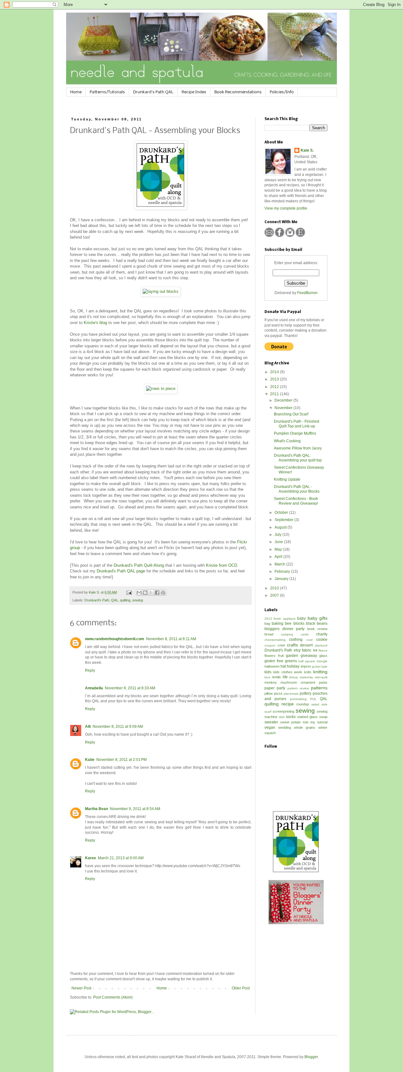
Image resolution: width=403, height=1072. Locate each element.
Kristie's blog (95, 322)
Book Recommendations (238, 92)
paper (269, 688)
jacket (316, 666)
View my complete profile (285, 208)
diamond (321, 645)
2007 (275, 595)
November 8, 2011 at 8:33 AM (130, 688)
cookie (321, 639)
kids (267, 672)
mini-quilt (321, 677)
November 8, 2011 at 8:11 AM (171, 639)
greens (291, 661)
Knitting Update (287, 479)
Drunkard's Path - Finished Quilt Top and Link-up (296, 423)
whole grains (304, 727)
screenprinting (283, 711)
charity (321, 634)
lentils (276, 677)
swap (323, 717)
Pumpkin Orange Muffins (295, 433)
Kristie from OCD (221, 565)
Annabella (94, 688)
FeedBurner (307, 293)
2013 (275, 379)
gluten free (273, 661)
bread (268, 634)
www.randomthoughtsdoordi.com (114, 639)
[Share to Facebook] (157, 592)
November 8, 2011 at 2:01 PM (121, 759)
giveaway (309, 655)
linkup (293, 677)
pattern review (298, 688)
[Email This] (139, 592)
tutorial (322, 722)
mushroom (289, 682)
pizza (278, 693)
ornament (308, 682)
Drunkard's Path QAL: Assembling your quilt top (298, 457)
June (279, 542)
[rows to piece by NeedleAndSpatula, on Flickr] (160, 388)
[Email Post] (129, 592)
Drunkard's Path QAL (153, 92)
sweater (271, 722)
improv (306, 666)
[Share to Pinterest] (163, 592)
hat (283, 666)
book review (317, 629)
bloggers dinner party (284, 629)
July (278, 534)
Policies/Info (282, 92)
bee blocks (294, 623)
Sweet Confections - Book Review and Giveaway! (296, 500)
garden (292, 655)
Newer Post (81, 988)
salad (315, 704)
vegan (269, 727)
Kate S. (307, 150)
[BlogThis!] (145, 592)
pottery (305, 693)
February (283, 571)
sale (324, 704)
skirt (282, 717)
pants (323, 682)
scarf (267, 711)
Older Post (241, 988)
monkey (270, 682)
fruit (281, 656)
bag (267, 623)
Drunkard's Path (96, 600)
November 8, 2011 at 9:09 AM (118, 726)
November (284, 408)
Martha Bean (96, 809)
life (285, 677)
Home (76, 92)
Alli (88, 726)
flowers (269, 656)
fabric (306, 650)
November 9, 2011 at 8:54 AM (135, 809)
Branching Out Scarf (291, 414)
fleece (323, 650)
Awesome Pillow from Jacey (298, 448)
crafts (292, 644)
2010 (275, 588)
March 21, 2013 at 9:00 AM (121, 858)
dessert (306, 645)
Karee (90, 858)
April (279, 556)
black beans (316, 623)
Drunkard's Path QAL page (121, 571)
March (280, 564)
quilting (125, 600)
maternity (306, 677)
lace (267, 677)
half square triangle (312, 661)
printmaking (298, 699)
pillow (268, 693)
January (282, 579)
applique (289, 618)
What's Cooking (287, 441)
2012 (275, 387)
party (281, 688)
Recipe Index (194, 92)
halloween (272, 666)
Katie (89, 759)
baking (277, 623)
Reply (90, 670)
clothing (296, 639)
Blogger (311, 1057)
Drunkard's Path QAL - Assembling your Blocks (297, 488)
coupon (269, 645)
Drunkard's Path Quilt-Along (139, 565)
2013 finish (272, 618)
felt (315, 650)
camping (287, 634)
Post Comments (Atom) (113, 997)
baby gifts (317, 618)
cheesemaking (275, 639)
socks (291, 717)
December (284, 400)
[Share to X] (151, 592)
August (281, 527)
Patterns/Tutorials (107, 92)
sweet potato (290, 722)
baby (301, 618)
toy (312, 722)
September (284, 520)
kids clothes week (288, 672)
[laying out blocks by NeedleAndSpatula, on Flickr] (160, 291)
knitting (320, 671)
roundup (302, 704)
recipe (287, 703)
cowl (281, 645)
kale (324, 666)
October (282, 512)
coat (309, 639)
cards (305, 634)
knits (307, 672)
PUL (313, 699)
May (279, 549)
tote (306, 722)
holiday (293, 666)
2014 (275, 372)
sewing (137, 600)
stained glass (307, 717)
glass (323, 656)
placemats (291, 693)
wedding (284, 727)
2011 (275, 394)
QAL (114, 600)
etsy (297, 650)
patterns (319, 687)
